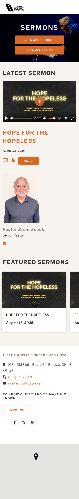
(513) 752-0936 (20, 377)
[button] (36, 456)
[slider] (21, 118)
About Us (16, 409)
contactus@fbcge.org (25, 383)
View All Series (39, 50)
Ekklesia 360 (10, 434)
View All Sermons (40, 40)
